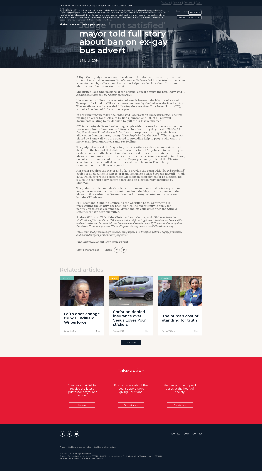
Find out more (131, 405)
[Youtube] (76, 434)
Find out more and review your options (82, 24)
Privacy (63, 447)
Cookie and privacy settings (105, 447)
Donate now (180, 405)
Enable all (195, 13)
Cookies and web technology (80, 447)
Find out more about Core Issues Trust (102, 241)
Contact (197, 433)
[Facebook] (62, 434)
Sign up (82, 405)
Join (186, 433)
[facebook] (116, 250)
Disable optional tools (189, 17)
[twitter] (123, 250)
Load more (131, 342)
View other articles (87, 249)
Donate (175, 433)
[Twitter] (69, 434)
